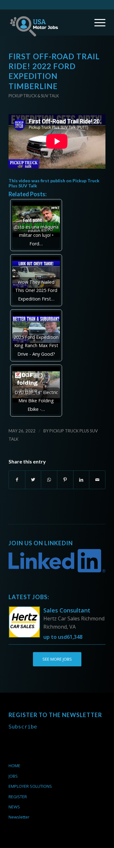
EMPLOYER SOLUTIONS (30, 786)
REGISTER (18, 796)
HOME (14, 765)
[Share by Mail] (97, 480)
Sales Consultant (66, 610)
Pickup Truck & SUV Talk (34, 95)
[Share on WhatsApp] (49, 480)
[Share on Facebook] (17, 480)
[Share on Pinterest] (65, 480)
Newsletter (19, 817)
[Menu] (96, 22)
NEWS (14, 807)
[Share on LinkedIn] (81, 480)
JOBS (13, 776)
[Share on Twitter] (33, 480)
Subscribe (23, 727)
